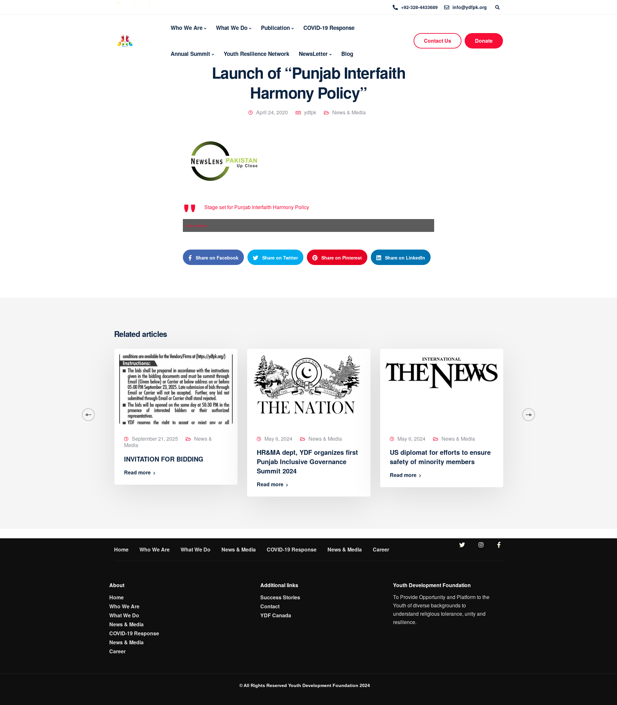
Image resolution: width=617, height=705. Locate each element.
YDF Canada (275, 615)
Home (121, 549)
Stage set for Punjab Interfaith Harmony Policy (256, 207)
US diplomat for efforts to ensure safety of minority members (440, 456)
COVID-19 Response (328, 27)
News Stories (196, 225)
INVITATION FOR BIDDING (163, 458)
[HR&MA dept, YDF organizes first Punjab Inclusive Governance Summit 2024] (306, 383)
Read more (137, 472)
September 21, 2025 (155, 438)
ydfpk (310, 112)
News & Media (349, 112)
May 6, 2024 (278, 438)
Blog (347, 53)
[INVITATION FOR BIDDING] (176, 388)
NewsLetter (313, 53)
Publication (275, 27)
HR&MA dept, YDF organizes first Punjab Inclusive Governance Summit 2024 (307, 461)
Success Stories (280, 597)
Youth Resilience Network (256, 53)
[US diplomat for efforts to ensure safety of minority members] (441, 371)
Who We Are (186, 27)
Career (381, 549)
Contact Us (437, 40)
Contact (270, 606)
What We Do (231, 27)
